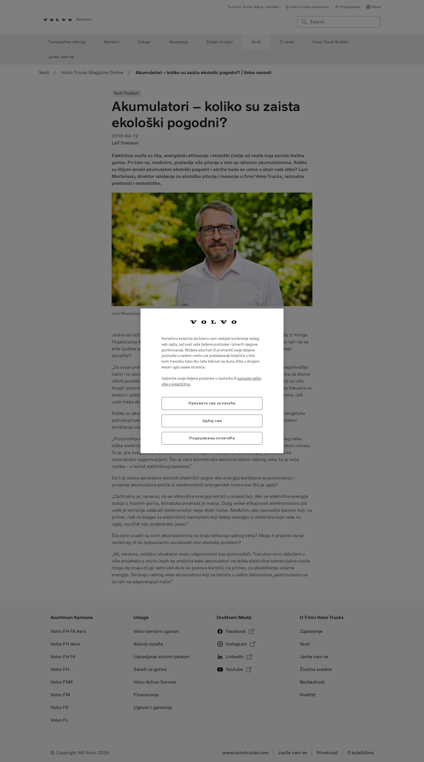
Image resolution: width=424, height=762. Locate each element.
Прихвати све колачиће (212, 403)
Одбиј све (212, 421)
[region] (212, 381)
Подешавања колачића (212, 438)
